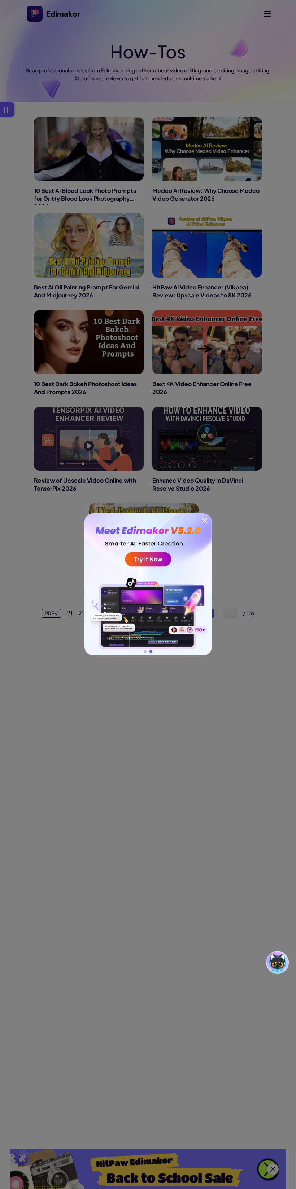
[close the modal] (204, 520)
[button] (145, 651)
